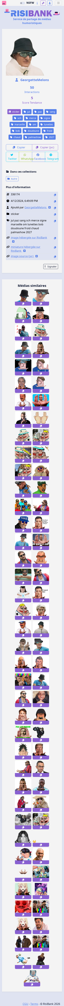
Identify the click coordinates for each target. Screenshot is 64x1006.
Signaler (52, 266)
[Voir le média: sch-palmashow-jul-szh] (23, 699)
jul (28, 111)
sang (52, 111)
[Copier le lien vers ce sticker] (23, 304)
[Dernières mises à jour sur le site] (37, 3)
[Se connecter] (49, 3)
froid (49, 130)
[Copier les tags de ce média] (55, 221)
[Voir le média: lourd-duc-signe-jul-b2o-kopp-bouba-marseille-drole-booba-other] (41, 961)
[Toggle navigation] (58, 3)
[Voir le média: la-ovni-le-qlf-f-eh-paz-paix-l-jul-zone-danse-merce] (23, 681)
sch (19, 118)
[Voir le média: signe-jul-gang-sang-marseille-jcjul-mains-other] (41, 420)
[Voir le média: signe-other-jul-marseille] (23, 786)
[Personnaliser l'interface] (43, 3)
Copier (20, 147)
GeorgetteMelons (34, 80)
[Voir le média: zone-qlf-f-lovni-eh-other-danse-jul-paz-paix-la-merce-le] (41, 943)
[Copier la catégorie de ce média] (55, 214)
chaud (17, 137)
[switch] (22, 3)
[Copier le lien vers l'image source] (55, 256)
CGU (25, 1004)
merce (32, 118)
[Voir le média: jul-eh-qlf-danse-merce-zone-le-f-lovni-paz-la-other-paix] (41, 542)
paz (39, 111)
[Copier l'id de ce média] (55, 194)
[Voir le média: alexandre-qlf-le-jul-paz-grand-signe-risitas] (23, 734)
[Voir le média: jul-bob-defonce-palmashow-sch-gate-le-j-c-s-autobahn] (23, 350)
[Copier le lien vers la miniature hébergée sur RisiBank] (55, 247)
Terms (34, 1004)
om (34, 124)
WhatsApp (26, 159)
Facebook (39, 159)
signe (46, 118)
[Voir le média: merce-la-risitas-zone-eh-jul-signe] (41, 839)
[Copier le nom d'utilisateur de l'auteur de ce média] (55, 207)
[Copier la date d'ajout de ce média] (55, 201)
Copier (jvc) (47, 147)
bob (17, 130)
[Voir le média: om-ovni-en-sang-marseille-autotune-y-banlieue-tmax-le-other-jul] (23, 420)
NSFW (30, 3)
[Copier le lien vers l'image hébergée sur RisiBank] (55, 238)
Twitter (12, 159)
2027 (51, 137)
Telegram (52, 159)
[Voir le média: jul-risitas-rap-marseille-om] (23, 874)
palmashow (34, 137)
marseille (19, 124)
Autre (13, 178)
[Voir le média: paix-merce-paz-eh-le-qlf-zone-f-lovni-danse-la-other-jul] (41, 908)
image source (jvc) (22, 256)
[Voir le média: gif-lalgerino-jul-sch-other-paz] (41, 874)
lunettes (48, 124)
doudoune (33, 130)
